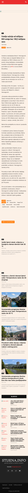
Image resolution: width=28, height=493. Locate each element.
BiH (2, 33)
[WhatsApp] (10, 50)
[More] (21, 50)
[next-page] (5, 391)
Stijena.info (9, 47)
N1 (12, 66)
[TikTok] (15, 470)
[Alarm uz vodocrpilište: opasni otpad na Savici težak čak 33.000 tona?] (5, 410)
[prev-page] (3, 391)
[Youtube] (19, 470)
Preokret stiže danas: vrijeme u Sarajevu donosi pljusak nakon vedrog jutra (14, 345)
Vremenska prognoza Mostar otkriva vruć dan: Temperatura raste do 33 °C (14, 311)
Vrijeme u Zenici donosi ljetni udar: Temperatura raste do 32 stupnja (14, 278)
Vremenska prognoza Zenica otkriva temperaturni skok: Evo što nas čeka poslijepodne (14, 378)
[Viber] (13, 50)
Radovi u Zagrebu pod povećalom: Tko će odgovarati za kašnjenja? (18, 417)
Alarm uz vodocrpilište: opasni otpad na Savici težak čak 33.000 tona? (18, 410)
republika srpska (5, 206)
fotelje (3, 204)
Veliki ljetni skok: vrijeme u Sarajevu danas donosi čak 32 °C (14, 244)
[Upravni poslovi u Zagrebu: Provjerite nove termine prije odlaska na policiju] (5, 447)
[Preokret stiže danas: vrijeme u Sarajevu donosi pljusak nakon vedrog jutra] (14, 333)
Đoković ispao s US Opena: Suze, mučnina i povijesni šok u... (18, 425)
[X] (6, 50)
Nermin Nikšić (17, 204)
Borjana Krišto (13, 202)
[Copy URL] (17, 50)
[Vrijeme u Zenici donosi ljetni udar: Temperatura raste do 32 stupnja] (14, 266)
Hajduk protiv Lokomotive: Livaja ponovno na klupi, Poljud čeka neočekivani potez (18, 432)
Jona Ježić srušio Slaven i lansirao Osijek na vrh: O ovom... (17, 402)
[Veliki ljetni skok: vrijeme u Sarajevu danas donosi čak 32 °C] (14, 232)
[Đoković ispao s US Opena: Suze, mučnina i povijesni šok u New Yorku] (5, 425)
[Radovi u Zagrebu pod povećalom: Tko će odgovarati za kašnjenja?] (5, 417)
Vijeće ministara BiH (21, 206)
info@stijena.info (16, 466)
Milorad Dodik (9, 204)
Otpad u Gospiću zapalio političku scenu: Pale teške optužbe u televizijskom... (17, 439)
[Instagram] (12, 470)
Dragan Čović (20, 202)
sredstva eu (12, 206)
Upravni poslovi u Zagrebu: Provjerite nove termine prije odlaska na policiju (18, 447)
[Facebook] (3, 50)
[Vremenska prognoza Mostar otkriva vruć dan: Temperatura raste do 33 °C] (14, 299)
